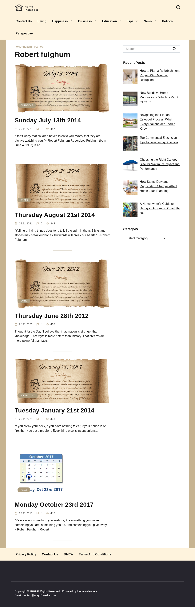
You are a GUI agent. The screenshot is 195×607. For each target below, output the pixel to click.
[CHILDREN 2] (62, 110)
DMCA (68, 554)
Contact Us (24, 21)
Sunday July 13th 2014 (48, 120)
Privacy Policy (26, 554)
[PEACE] (41, 495)
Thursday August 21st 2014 (55, 214)
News (148, 21)
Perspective (24, 33)
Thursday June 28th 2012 (52, 315)
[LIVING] (62, 306)
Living (42, 21)
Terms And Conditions (95, 554)
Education (109, 21)
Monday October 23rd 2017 (54, 504)
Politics (167, 21)
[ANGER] (62, 205)
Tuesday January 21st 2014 (54, 410)
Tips (130, 21)
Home (18, 47)
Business (85, 21)
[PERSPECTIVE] (62, 400)
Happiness (60, 21)
